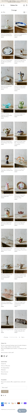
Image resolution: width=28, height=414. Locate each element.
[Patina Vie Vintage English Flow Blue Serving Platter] (7, 49)
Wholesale (3, 369)
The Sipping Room (5, 367)
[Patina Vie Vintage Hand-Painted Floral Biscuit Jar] (7, 212)
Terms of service (4, 371)
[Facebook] (2, 356)
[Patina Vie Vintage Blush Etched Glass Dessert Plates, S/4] (7, 291)
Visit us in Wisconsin (5, 365)
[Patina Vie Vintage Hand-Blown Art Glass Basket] (21, 212)
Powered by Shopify (11, 409)
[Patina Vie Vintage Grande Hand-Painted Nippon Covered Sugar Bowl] (7, 264)
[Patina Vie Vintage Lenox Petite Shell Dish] (7, 76)
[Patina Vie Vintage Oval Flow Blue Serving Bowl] (21, 23)
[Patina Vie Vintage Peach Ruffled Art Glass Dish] (21, 158)
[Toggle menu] (1, 5)
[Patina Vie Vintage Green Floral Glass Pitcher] (21, 103)
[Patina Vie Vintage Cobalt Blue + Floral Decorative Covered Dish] (21, 131)
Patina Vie (6, 409)
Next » (23, 337)
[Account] (23, 5)
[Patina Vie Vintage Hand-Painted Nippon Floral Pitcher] (21, 238)
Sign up (5, 391)
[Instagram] (4, 356)
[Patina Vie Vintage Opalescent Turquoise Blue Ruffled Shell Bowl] (7, 103)
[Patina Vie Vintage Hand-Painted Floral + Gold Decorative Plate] (21, 184)
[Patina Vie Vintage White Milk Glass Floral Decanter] (7, 23)
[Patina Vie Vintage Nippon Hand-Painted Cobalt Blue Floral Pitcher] (21, 76)
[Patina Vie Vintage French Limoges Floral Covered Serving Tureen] (21, 291)
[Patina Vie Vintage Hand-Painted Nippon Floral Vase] (7, 131)
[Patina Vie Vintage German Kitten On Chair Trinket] (21, 49)
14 (19, 337)
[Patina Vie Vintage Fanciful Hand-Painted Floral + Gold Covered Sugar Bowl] (21, 264)
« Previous (5, 337)
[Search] (4, 5)
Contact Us (3, 363)
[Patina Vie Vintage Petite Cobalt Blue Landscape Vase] (7, 158)
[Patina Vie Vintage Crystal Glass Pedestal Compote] (7, 238)
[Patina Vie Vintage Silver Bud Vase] (7, 319)
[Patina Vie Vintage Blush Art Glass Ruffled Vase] (7, 184)
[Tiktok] (6, 356)
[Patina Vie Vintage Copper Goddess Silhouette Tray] (21, 319)
